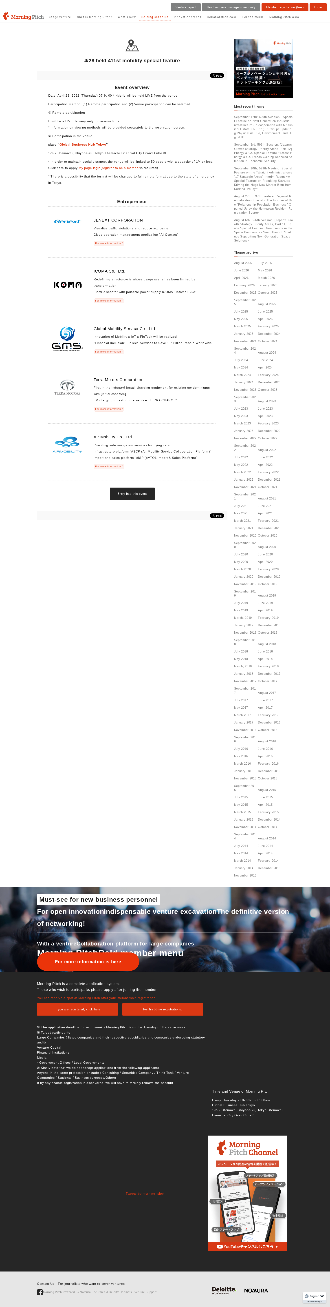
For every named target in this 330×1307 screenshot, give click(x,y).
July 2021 (241, 506)
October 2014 (267, 827)
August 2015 (267, 790)
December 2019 (269, 576)
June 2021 (265, 506)
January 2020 (243, 576)
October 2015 (267, 778)
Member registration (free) (285, 7)
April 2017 (265, 707)
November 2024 (245, 341)
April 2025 (265, 319)
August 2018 (267, 644)
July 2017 (241, 700)
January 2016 (243, 771)
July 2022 (241, 457)
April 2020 (265, 562)
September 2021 (245, 496)
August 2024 (267, 352)
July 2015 (241, 797)
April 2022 (265, 464)
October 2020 (267, 535)
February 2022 (268, 472)
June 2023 (265, 408)
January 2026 (267, 285)
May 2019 (241, 610)
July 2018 (241, 651)
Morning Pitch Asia (284, 17)
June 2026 (241, 270)
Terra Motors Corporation (118, 379)
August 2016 (267, 741)
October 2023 (267, 389)
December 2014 (269, 819)
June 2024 (265, 360)
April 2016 (265, 756)
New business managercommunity (231, 7)
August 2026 (243, 263)
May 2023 (241, 416)
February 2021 (268, 520)
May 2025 (241, 319)
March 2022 (242, 472)
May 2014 (241, 853)
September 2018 (245, 642)
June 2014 (265, 846)
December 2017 (269, 673)
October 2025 (267, 292)
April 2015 (265, 804)
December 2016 (269, 722)
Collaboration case (222, 17)
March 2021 (242, 520)
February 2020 (268, 569)
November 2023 (245, 389)
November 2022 (245, 438)
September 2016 (245, 739)
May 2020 (241, 562)
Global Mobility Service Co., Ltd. (125, 328)
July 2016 (241, 748)
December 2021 (269, 479)
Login (318, 7)
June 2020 (265, 554)
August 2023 (267, 401)
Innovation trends (188, 17)
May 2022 (241, 464)
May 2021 (241, 513)
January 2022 (243, 479)
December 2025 (245, 292)
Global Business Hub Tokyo (82, 144)
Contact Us (45, 1283)
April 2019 (265, 610)
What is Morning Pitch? (94, 17)
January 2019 (243, 625)
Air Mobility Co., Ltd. (113, 437)
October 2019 (267, 584)
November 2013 (245, 875)
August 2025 (267, 304)
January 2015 (243, 819)
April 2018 (265, 659)
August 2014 (267, 838)
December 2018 (269, 625)
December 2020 (269, 528)
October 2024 (267, 341)
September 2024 (245, 350)
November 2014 (245, 827)
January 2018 (243, 673)
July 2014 (241, 846)
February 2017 (268, 715)
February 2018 (268, 666)
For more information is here (88, 961)
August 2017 (267, 693)
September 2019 (245, 593)
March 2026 (266, 278)
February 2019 (268, 617)
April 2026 (241, 278)
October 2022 (267, 438)
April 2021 (265, 513)
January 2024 (243, 382)
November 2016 (245, 730)
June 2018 (265, 651)
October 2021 (267, 487)
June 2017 (265, 700)
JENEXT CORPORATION (118, 220)
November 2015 (245, 778)
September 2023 (245, 399)
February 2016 (268, 763)
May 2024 (241, 367)
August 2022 (267, 450)
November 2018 (245, 632)
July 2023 (241, 408)
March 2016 (242, 763)
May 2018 (241, 659)
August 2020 (267, 547)
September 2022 (245, 447)
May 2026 (265, 270)
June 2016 (265, 748)
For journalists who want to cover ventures (91, 1283)
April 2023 (265, 416)
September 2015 (245, 788)
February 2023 (268, 423)
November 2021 (245, 487)
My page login (90, 168)
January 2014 (243, 868)
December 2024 (269, 333)
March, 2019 (243, 617)
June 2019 (265, 603)
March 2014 (242, 860)
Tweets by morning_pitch (145, 1193)
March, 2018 (243, 666)
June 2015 (265, 797)
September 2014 (245, 836)
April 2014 (265, 853)
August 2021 (267, 498)
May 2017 (241, 707)
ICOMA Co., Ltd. (109, 271)
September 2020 (245, 545)
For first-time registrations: (162, 1009)
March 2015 (242, 812)
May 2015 (241, 804)
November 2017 (245, 681)
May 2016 (241, 756)
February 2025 (268, 326)
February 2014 (268, 860)
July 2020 (241, 554)
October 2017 (267, 681)
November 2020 (245, 535)
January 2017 (243, 722)
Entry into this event (132, 493)
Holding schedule (154, 17)
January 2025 (243, 333)
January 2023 (243, 431)
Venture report (186, 7)
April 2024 (265, 367)
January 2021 (243, 528)
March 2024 (242, 375)
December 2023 (269, 382)
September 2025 (245, 302)
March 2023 (242, 423)
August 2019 (267, 595)
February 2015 (268, 812)
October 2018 (267, 632)
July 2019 (241, 603)
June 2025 (265, 311)
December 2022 (269, 431)
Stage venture (60, 17)
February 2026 (244, 285)
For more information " (109, 243)
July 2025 (241, 311)
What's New (127, 17)
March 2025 (242, 326)
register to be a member (121, 168)
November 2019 (245, 584)
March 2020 (242, 569)
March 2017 (242, 715)
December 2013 (269, 868)
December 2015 (269, 771)
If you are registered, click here (77, 1009)
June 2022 (265, 457)
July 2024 (241, 360)
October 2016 (267, 730)
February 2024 (268, 375)
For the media (253, 17)
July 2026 (265, 263)
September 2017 (245, 690)
